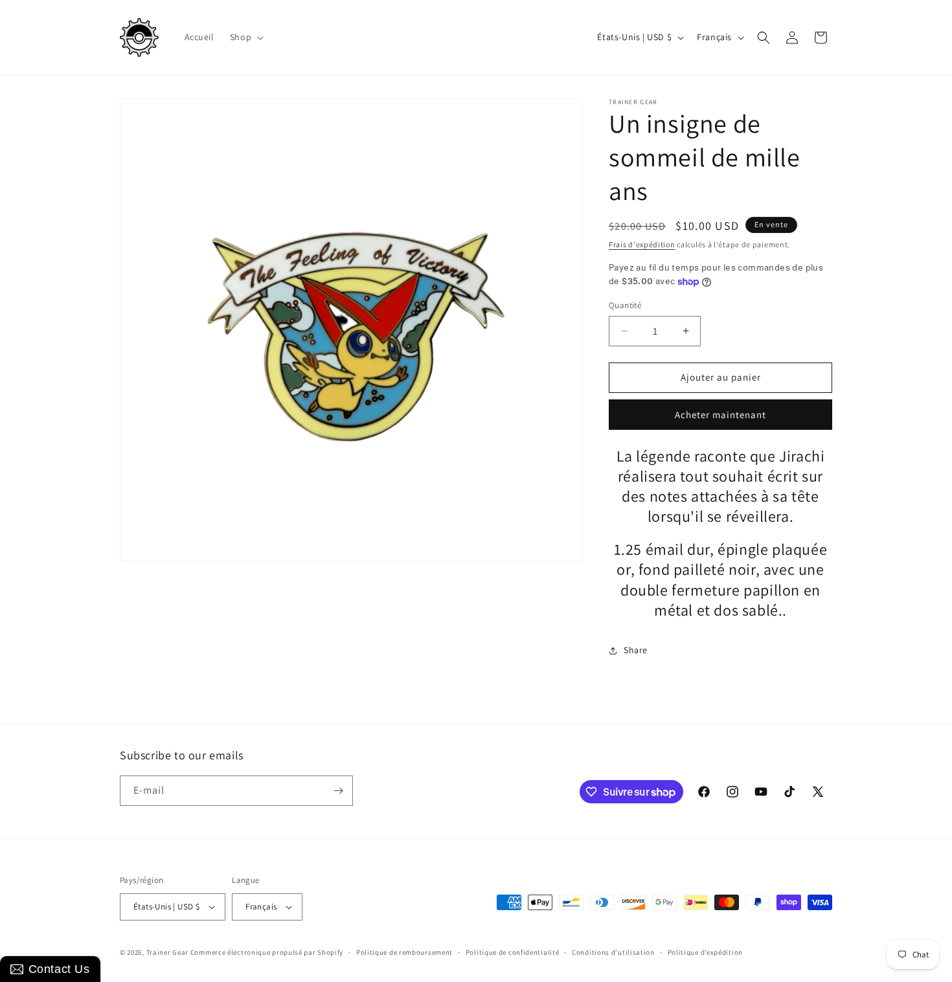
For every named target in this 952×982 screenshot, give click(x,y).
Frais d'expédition (642, 244)
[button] (245, 36)
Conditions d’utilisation (613, 952)
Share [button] (636, 650)
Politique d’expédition (705, 952)
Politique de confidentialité (513, 952)
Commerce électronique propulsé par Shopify (266, 952)
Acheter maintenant (720, 414)
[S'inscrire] (338, 791)
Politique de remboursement (404, 952)
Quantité (625, 305)
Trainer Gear (167, 952)
